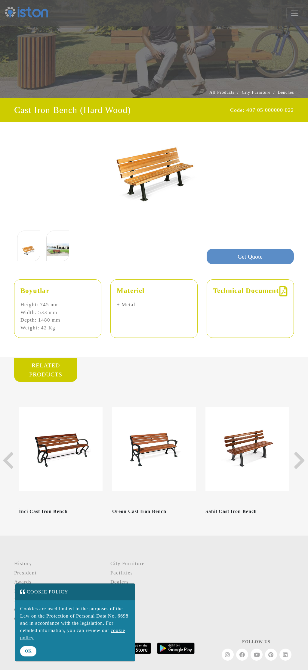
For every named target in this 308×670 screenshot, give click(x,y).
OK (28, 651)
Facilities (121, 573)
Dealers (119, 582)
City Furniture (256, 92)
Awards (23, 582)
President (25, 573)
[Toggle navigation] (294, 13)
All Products (221, 92)
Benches (286, 92)
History (23, 563)
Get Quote (250, 256)
